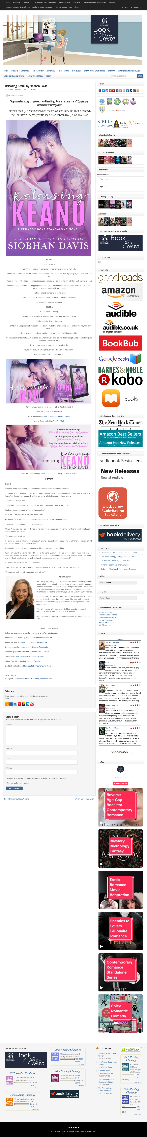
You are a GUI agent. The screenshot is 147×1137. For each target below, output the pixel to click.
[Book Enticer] (72, 65)
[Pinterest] (113, 90)
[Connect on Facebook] (11, 704)
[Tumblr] (117, 90)
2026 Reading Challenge (131, 1090)
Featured (13, 675)
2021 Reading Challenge (22, 1073)
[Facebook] (99, 90)
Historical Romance (106, 623)
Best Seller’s (77, 2)
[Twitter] (103, 90)
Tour (50, 679)
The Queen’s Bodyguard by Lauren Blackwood (119, 557)
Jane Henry (111, 708)
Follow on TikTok (120, 784)
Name (9, 749)
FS (15, 1077)
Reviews (120, 639)
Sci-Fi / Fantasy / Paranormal (45, 2)
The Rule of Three (112, 728)
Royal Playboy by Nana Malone (16, 799)
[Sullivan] (101, 163)
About (77, 7)
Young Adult (27, 2)
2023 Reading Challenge (68, 1050)
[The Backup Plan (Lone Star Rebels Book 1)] (101, 146)
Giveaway (112, 2)
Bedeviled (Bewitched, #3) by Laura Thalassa (118, 569)
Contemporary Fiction (22, 679)
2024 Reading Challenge (68, 1071)
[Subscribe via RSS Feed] (7, 704)
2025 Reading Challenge (131, 1058)
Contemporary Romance (108, 615)
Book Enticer (73, 1127)
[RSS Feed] (137, 90)
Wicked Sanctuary (112, 705)
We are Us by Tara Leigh (84, 799)
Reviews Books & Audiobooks (95, 2)
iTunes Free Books (105, 1048)
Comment (10, 724)
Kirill (107, 663)
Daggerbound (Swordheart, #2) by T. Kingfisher (119, 553)
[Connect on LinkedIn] (27, 704)
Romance (16, 2)
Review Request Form (64, 7)
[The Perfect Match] (107, 208)
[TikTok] (130, 90)
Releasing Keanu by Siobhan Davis (26, 85)
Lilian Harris (111, 665)
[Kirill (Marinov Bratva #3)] (118, 146)
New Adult (35, 679)
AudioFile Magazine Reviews (42, 7)
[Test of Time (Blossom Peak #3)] (107, 147)
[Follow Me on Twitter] (15, 704)
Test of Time (110, 685)
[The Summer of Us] (107, 163)
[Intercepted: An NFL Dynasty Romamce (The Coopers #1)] (123, 164)
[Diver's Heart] (118, 163)
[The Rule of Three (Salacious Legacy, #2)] (123, 146)
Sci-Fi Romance (104, 625)
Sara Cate (110, 730)
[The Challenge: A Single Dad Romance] (112, 208)
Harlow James (112, 688)
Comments (137, 7)
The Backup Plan (112, 643)
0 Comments (32, 89)
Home (8, 2)
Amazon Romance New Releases (18, 7)
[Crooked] (129, 164)
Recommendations (105, 612)
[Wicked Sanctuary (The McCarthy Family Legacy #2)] (112, 147)
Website (9, 768)
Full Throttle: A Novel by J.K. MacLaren (115, 561)
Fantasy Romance (105, 620)
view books (35, 1088)
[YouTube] (110, 90)
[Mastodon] (127, 90)
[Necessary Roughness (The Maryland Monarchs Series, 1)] (101, 208)
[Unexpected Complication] (112, 164)
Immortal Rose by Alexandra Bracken (115, 565)
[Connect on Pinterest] (19, 704)
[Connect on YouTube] (32, 704)
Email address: (103, 175)
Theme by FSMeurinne (87, 1131)
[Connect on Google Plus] (23, 704)
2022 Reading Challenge (22, 1095)
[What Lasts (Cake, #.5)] (129, 146)
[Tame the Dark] (129, 208)
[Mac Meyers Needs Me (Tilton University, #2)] (123, 208)
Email (8, 758)
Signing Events (64, 2)
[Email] (134, 90)
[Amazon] (120, 90)
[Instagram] (106, 90)
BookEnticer (9, 89)
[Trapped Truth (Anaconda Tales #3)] (118, 208)
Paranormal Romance (107, 617)
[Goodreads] (124, 90)
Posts (126, 7)
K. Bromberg (111, 645)
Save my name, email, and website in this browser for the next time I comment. (36, 778)
